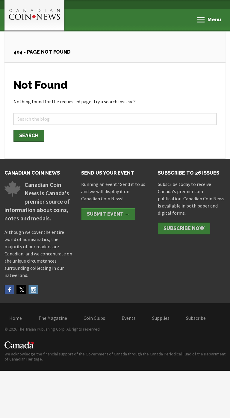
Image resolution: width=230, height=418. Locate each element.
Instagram (33, 289)
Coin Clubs (94, 318)
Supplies (161, 318)
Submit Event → (108, 214)
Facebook (9, 289)
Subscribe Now (184, 228)
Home (15, 318)
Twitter (21, 289)
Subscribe (196, 318)
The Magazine (52, 318)
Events (129, 318)
